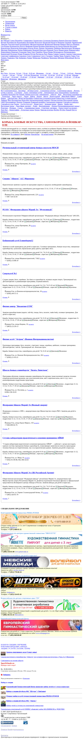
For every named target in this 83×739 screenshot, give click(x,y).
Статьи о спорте (11, 27)
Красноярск (23, 48)
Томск (73, 56)
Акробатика (73, 93)
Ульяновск (11, 58)
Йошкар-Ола (5, 35)
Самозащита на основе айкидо (12, 660)
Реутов (32, 54)
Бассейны (21, 91)
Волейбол (29, 98)
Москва (7, 40)
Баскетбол (12, 94)
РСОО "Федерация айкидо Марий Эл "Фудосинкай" (28, 209)
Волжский (47, 42)
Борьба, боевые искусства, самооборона (34, 94)
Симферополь (13, 56)
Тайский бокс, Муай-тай (16, 98)
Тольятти (67, 56)
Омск (29, 52)
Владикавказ (21, 42)
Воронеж (61, 42)
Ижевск (63, 44)
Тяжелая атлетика (46, 110)
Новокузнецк (64, 50)
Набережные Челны (15, 50)
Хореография (13, 110)
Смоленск (22, 56)
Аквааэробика (63, 93)
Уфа (16, 58)
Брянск (75, 40)
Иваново (56, 44)
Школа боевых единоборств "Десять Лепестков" (25, 370)
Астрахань (47, 40)
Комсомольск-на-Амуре (54, 46)
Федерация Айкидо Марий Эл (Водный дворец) (25, 405)
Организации (10, 21)
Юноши (75, 75)
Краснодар (15, 48)
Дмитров (4, 44)
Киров (35, 46)
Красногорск (5, 48)
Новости (8, 31)
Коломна (41, 46)
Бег (17, 94)
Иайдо (32, 96)
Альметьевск (28, 40)
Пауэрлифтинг (10, 102)
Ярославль (5, 60)
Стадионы (17, 93)
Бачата (60, 104)
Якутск (77, 58)
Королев (66, 46)
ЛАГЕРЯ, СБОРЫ (23, 648)
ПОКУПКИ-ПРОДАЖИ (10, 647)
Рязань (50, 54)
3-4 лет (47, 73)
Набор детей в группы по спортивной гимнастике (24, 705)
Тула (77, 56)
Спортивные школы (64, 91)
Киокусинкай (54, 96)
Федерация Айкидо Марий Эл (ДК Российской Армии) (28, 473)
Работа (7, 29)
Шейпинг (4, 112)
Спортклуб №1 (10, 273)
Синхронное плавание (54, 102)
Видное (3, 42)
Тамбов (56, 56)
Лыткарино (49, 48)
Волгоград (39, 42)
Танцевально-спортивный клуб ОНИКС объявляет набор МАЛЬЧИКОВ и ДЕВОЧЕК (33, 709)
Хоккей (68, 110)
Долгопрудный (13, 44)
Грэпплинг (5, 96)
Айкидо (52, 94)
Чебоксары (37, 58)
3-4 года (11, 73)
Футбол (62, 110)
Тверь (61, 56)
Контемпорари (44, 106)
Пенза (45, 52)
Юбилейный (69, 58)
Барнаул (62, 40)
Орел (33, 52)
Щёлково (61, 58)
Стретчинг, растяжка (48, 108)
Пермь (50, 52)
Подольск (13, 54)
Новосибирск (6, 52)
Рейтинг (27, 134)
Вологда (54, 42)
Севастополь (77, 54)
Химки (29, 58)
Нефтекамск (27, 50)
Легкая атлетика (57, 100)
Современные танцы (31, 108)
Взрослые (4, 79)
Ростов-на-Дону (42, 54)
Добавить (5, 8)
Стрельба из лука (7, 104)
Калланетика (16, 100)
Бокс (59, 94)
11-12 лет (43, 75)
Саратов (69, 54)
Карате (38, 96)
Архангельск (38, 40)
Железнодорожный (37, 44)
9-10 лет (31, 73)
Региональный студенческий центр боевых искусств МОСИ (31, 148)
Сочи (29, 56)
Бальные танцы (50, 104)
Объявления (9, 23)
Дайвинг (4, 100)
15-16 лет (59, 75)
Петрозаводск (58, 52)
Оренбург (39, 52)
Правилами (26, 678)
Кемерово (29, 46)
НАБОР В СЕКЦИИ (8, 645)
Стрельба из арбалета (71, 102)
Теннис (37, 110)
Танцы (16, 104)
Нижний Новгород (40, 50)
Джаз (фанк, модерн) (23, 106)
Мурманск (76, 48)
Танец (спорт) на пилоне (67, 108)
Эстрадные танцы (27, 110)
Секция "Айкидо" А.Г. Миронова (18, 178)
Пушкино (26, 54)
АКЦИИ (4, 648)
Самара (56, 54)
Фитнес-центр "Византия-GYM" (18, 306)
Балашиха (55, 40)
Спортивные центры (47, 91)
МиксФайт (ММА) (67, 96)
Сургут (43, 56)
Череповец (53, 58)
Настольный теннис (70, 100)
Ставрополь (35, 56)
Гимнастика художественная (66, 98)
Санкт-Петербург (16, 40)
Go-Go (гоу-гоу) (25, 104)
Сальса (19, 108)
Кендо (45, 96)
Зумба (34, 106)
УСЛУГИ (11, 648)
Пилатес (20, 102)
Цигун (74, 110)
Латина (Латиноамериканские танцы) (64, 106)
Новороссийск (74, 50)
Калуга (22, 46)
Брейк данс (68, 104)
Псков (20, 54)
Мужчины (12, 79)
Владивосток (12, 42)
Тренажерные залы (50, 93)
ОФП (3, 102)
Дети (6, 73)
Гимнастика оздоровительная (44, 98)
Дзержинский (77, 42)
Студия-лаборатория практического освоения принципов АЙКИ (33, 438)
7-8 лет (25, 73)
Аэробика (4, 94)
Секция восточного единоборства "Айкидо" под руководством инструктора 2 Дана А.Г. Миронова (37, 657)
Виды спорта (10, 25)
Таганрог (49, 56)
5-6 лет (18, 73)
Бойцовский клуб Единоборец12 (18, 240)
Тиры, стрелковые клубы (32, 93)
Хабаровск (23, 58)
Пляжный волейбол (38, 102)
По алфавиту (15, 134)
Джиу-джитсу (16, 96)
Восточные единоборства (72, 94)
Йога (9, 100)
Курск (36, 48)
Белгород (68, 40)
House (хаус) (38, 104)
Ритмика (12, 108)
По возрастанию (47, 134)
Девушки (40, 77)
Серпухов (4, 56)
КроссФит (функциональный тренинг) (36, 100)
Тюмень (4, 58)
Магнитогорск (66, 48)
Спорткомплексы (10, 91)
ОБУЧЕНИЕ (21, 645)
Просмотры (35, 134)
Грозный (68, 42)
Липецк (42, 48)
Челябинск (45, 58)
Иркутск (69, 44)
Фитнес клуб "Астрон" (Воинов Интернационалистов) (28, 339)
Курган (31, 48)
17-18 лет (67, 75)
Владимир (30, 42)
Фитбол (56, 110)
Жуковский (49, 44)
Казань (6, 46)
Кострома (73, 46)
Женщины (21, 79)
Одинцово (23, 52)
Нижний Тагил (52, 50)
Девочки (77, 73)
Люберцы (57, 48)
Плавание (26, 102)
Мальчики (39, 73)
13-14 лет (51, 75)
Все (2, 40)
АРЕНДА (23, 647)
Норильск (14, 52)
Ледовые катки (32, 91)
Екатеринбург (24, 44)
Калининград (15, 46)
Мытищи (4, 50)
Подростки (35, 75)
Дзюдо (25, 96)
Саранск (62, 54)
